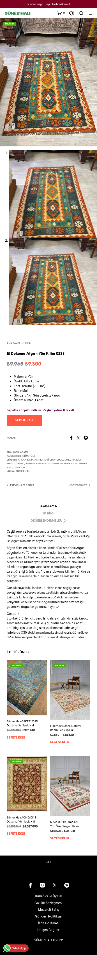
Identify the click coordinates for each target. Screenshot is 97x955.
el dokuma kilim (72, 460)
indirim (30, 464)
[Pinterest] (86, 438)
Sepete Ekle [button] (16, 737)
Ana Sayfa (14, 343)
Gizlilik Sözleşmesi (48, 903)
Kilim (28, 343)
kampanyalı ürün (47, 464)
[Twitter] (80, 438)
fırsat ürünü (15, 464)
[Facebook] (73, 438)
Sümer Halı (23, 471)
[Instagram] (42, 885)
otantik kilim (69, 464)
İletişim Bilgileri (48, 930)
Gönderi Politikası (48, 916)
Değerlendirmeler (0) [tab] (49, 520)
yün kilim (19, 467)
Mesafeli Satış (48, 909)
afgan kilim (25, 460)
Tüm (32, 456)
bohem (55, 460)
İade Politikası (48, 923)
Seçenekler (59, 742)
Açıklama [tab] (48, 506)
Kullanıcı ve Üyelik (48, 896)
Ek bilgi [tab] (48, 513)
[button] (61, 13)
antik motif (42, 460)
